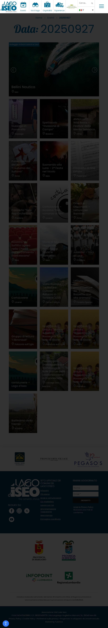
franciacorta (72, 10)
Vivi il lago (35, 10)
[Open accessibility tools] (6, 623)
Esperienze (60, 10)
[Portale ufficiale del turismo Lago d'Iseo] (8, 6)
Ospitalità (47, 10)
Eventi (23, 10)
